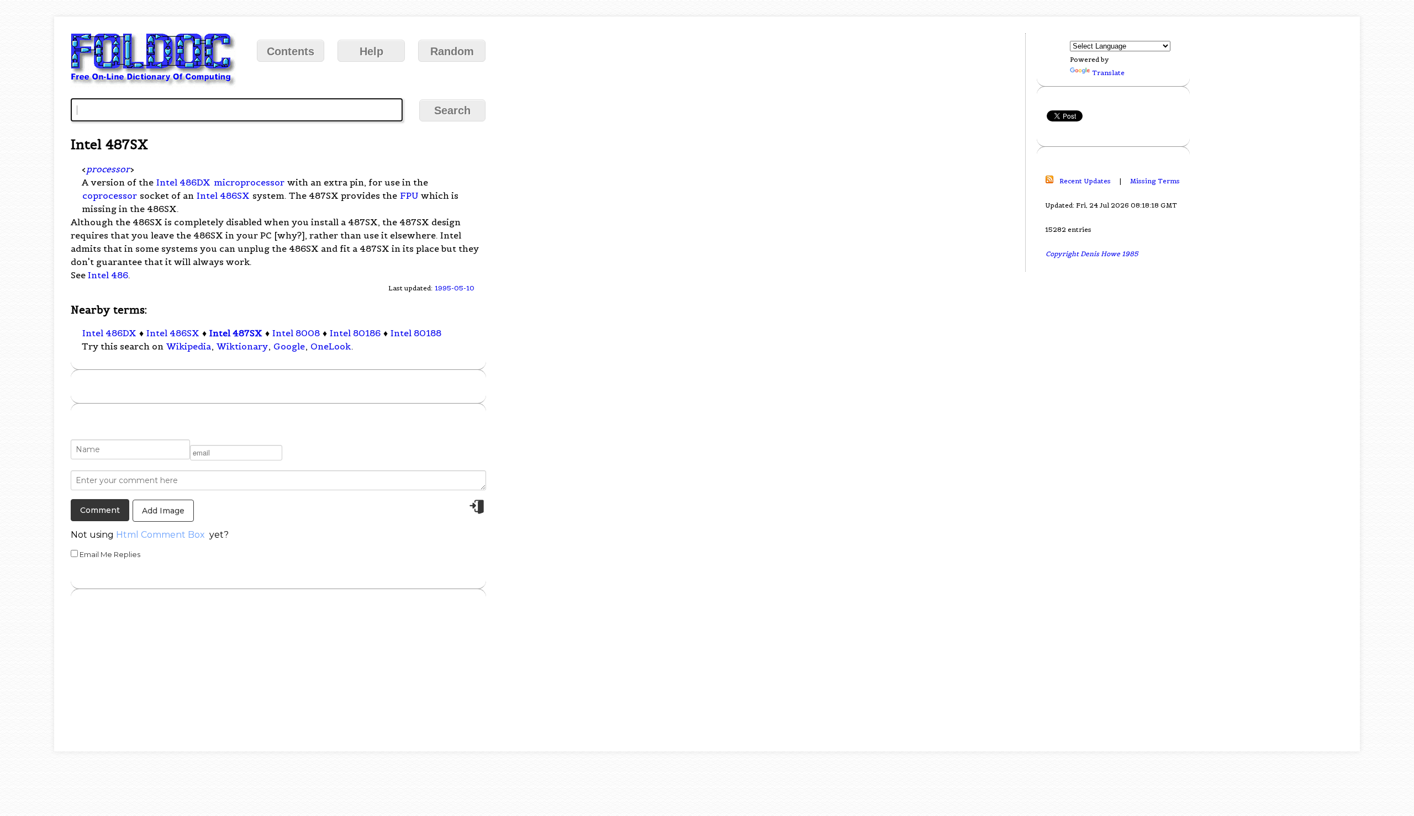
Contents (290, 51)
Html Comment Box (160, 534)
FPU (409, 195)
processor (108, 168)
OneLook (330, 346)
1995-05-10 (454, 288)
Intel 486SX (223, 195)
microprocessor (249, 182)
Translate (1108, 72)
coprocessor (109, 195)
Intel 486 (108, 274)
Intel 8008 (296, 332)
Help (371, 51)
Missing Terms (1155, 181)
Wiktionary (242, 346)
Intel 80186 (355, 332)
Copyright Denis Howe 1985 (1092, 254)
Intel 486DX (183, 182)
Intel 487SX (235, 332)
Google (289, 346)
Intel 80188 (416, 332)
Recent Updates (1085, 181)
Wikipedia (188, 346)
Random (452, 51)
